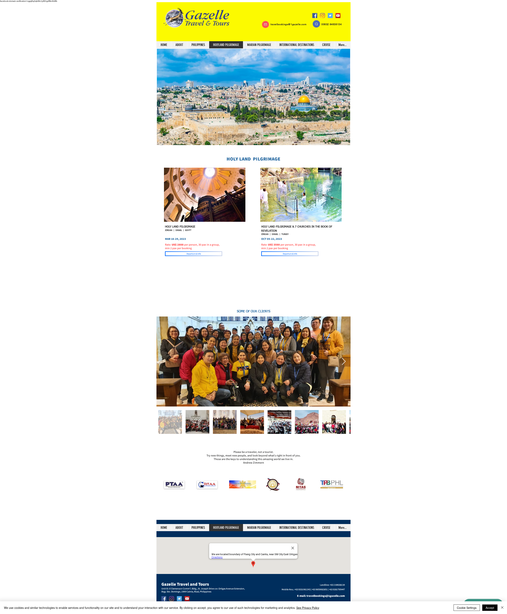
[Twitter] (330, 15)
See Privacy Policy (307, 608)
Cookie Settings (467, 608)
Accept (490, 608)
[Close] (502, 607)
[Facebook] (314, 15)
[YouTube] (337, 15)
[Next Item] (343, 361)
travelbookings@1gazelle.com (288, 24)
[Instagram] (322, 15)
